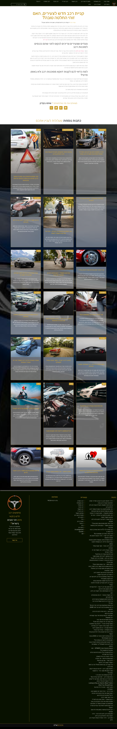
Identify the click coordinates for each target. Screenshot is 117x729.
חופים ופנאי (70, 728)
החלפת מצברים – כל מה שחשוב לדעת (103, 628)
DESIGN (58, 725)
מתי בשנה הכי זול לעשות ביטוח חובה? (103, 621)
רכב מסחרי (81, 505)
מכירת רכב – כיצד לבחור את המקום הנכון (102, 691)
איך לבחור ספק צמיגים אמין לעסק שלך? (91, 270)
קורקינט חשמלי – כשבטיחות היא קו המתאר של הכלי (58, 274)
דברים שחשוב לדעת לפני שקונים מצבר (58, 431)
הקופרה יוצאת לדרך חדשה (106, 662)
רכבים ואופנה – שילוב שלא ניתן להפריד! (102, 699)
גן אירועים (76, 728)
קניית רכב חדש (80, 51)
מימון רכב (83, 728)
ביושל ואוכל (106, 728)
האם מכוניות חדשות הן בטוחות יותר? (103, 640)
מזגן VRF (72, 728)
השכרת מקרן (50, 728)
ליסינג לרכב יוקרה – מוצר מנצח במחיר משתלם (58, 361)
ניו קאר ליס (73, 728)
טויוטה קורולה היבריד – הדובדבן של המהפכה (101, 623)
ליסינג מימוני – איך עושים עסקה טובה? (58, 472)
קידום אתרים (42, 728)
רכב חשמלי (74, 1)
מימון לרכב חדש (37, 728)
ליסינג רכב (81, 517)
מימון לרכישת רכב (85, 1)
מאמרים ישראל (93, 728)
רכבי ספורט (47, 1)
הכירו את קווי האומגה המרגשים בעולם (103, 580)
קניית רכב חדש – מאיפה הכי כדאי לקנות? (25, 408)
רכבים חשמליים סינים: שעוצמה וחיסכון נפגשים (26, 316)
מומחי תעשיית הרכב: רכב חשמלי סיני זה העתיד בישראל (26, 361)
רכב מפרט (94, 728)
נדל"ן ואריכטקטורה (44, 728)
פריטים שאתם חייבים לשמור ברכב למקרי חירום (26, 472)
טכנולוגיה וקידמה (99, 728)
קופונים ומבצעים (114, 728)
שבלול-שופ (55, 728)
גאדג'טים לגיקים (65, 728)
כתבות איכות (102, 728)
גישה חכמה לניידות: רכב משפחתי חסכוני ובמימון (91, 365)
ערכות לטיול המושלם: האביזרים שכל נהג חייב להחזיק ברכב (58, 153)
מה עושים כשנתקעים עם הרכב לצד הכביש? (101, 605)
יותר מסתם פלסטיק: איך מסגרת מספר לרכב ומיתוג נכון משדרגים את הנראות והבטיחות (25, 178)
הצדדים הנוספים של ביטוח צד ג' (104, 675)
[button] (14, 540)
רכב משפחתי (97, 1)
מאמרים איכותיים (108, 728)
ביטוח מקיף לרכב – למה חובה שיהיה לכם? (102, 677)
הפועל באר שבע (116, 728)
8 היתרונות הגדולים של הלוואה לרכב (103, 572)
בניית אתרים (46, 728)
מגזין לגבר (61, 728)
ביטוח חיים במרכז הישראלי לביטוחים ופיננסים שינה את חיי (91, 472)
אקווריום (84, 728)
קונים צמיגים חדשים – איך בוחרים (104, 658)
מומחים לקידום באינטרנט (52, 728)
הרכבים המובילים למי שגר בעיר (105, 619)
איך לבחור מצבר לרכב (107, 697)
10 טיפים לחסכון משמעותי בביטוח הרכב (102, 599)
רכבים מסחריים (67, 728)
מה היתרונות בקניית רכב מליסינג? (91, 406)
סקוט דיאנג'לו (58, 728)
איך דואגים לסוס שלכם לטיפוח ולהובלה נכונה (101, 642)
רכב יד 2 (45, 39)
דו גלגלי (38, 1)
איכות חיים (110, 728)
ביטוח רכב (106, 4)
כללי (82, 519)
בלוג (89, 4)
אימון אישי (69, 728)
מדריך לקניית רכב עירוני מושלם (104, 656)
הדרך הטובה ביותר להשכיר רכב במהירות (102, 626)
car (83, 533)
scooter (81, 531)
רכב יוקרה (55, 1)
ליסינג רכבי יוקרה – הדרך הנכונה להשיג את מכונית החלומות (58, 320)
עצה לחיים (81, 728)
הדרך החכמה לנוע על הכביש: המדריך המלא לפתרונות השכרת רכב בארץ (91, 153)
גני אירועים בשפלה (97, 728)
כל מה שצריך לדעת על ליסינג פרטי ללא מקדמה (26, 221)
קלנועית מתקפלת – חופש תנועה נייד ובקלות (91, 199)
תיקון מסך (60, 728)
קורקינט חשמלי (80, 513)
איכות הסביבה (88, 728)
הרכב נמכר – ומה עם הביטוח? (105, 660)
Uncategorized (79, 529)
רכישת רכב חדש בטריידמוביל (105, 574)
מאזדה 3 (56, 728)
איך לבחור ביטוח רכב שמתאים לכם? (91, 315)
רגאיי (80, 728)
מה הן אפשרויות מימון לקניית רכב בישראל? (102, 568)
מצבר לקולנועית (108, 570)
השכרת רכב (97, 4)
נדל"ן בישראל (63, 728)
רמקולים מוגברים (48, 728)
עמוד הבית (106, 1)
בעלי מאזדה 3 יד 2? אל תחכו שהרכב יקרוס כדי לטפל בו (26, 274)
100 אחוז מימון (34, 728)
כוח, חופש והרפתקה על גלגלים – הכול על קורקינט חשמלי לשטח (58, 232)
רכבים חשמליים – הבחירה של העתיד (103, 630)
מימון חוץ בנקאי (39, 728)
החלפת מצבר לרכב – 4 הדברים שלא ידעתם (101, 668)
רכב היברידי (65, 1)
